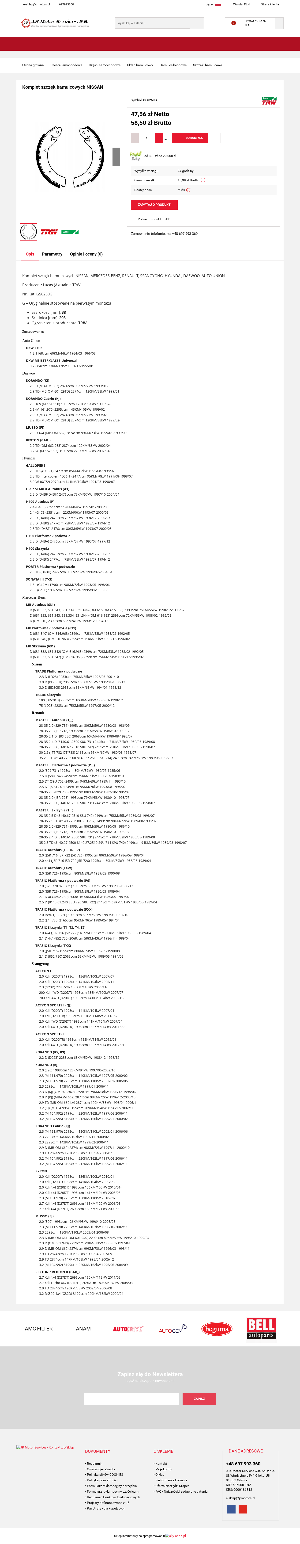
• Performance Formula (170, 1480)
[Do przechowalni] (216, 138)
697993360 (66, 4)
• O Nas (159, 1474)
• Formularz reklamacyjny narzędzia (111, 1486)
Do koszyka (194, 138)
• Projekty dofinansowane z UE (107, 1503)
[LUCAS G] (269, 100)
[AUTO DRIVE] (127, 1328)
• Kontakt (160, 1463)
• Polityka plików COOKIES (104, 1474)
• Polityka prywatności (101, 1480)
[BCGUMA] (217, 1328)
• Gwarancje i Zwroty (100, 1469)
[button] (97, 1451)
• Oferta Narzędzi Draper (171, 1486)
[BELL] (261, 1328)
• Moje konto (163, 1469)
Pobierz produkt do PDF (155, 219)
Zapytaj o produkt (154, 204)
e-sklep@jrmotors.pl (36, 4)
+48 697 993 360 (243, 1464)
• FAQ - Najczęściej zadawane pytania (181, 1491)
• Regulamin (93, 1463)
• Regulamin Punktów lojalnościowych (112, 1497)
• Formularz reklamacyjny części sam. (112, 1491)
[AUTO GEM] (172, 1328)
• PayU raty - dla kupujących (105, 1508)
